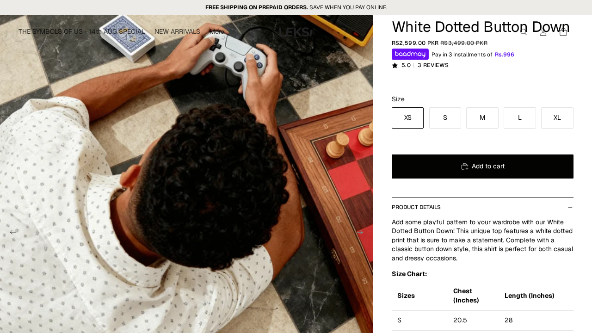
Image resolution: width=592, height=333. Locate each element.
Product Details (416, 207)
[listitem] (217, 32)
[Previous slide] (10, 233)
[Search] (523, 32)
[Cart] (563, 32)
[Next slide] (363, 233)
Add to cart (488, 166)
